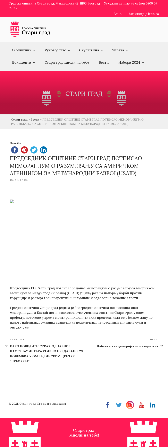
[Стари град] (30, 37)
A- (121, 14)
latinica (153, 14)
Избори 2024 (129, 62)
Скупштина (89, 50)
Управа (118, 50)
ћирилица (136, 14)
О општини (22, 50)
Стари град (19, 119)
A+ (116, 13)
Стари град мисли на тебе (66, 62)
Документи (21, 62)
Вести (104, 62)
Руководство (55, 50)
